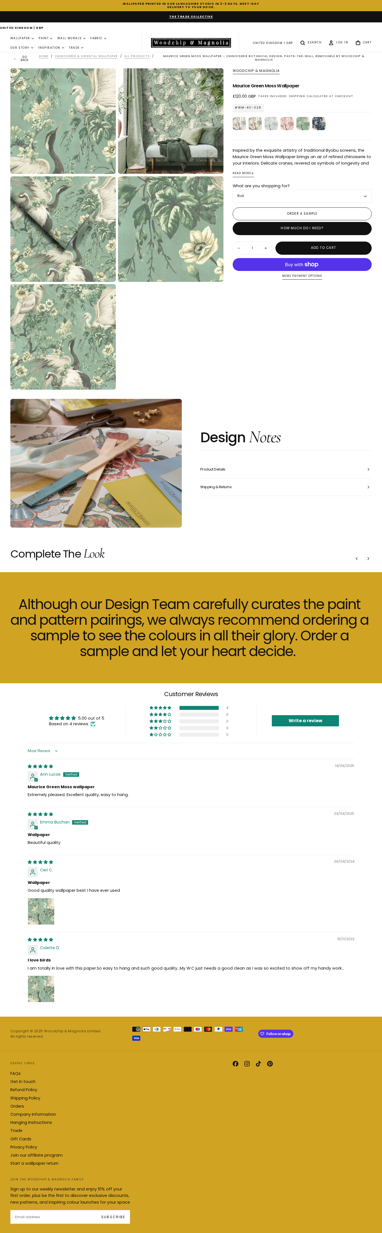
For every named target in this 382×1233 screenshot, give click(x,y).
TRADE (74, 48)
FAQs (15, 1073)
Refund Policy (23, 1089)
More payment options (302, 276)
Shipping (297, 96)
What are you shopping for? (261, 186)
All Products (137, 56)
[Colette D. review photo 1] (41, 988)
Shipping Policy (25, 1098)
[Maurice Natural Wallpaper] (239, 123)
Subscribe (113, 1217)
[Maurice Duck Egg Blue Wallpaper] (271, 123)
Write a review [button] (305, 720)
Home (43, 56)
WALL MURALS (69, 38)
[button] (22, 28)
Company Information (33, 1114)
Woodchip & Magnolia (256, 71)
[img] (40, 766)
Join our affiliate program (36, 1155)
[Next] (368, 558)
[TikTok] (258, 1063)
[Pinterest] (270, 1063)
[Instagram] (247, 1063)
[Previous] (356, 558)
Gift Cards (20, 1139)
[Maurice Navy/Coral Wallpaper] (319, 123)
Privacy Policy (23, 1147)
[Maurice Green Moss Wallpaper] (303, 123)
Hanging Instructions (31, 1122)
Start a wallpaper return (34, 1163)
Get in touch (23, 1081)
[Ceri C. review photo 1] (41, 911)
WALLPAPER (20, 38)
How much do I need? (302, 228)
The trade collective (191, 17)
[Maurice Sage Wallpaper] (255, 123)
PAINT (44, 38)
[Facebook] (235, 1063)
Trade (16, 1130)
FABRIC (96, 38)
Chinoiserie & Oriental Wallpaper (86, 56)
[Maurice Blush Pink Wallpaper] (287, 123)
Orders (17, 1106)
